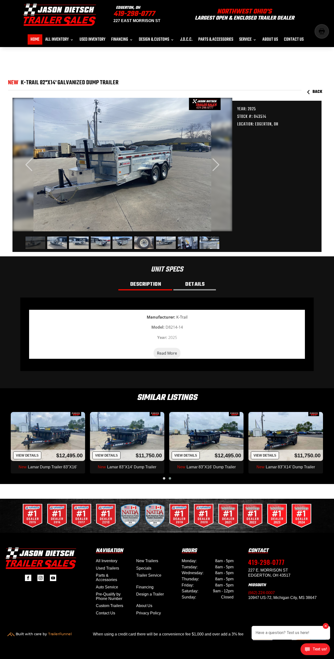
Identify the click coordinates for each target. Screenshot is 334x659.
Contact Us (294, 40)
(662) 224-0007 (261, 593)
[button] (164, 478)
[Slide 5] (122, 242)
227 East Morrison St (136, 21)
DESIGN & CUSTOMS (154, 40)
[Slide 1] (35, 242)
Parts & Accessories (215, 40)
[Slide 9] (209, 242)
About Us (270, 40)
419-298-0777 (134, 14)
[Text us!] (315, 649)
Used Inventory (92, 40)
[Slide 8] (187, 242)
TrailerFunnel (60, 634)
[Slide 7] (166, 242)
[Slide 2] (57, 242)
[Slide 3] (78, 242)
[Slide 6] (144, 242)
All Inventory (57, 40)
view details (27, 455)
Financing (119, 40)
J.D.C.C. (186, 40)
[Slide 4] (100, 242)
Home (35, 40)
